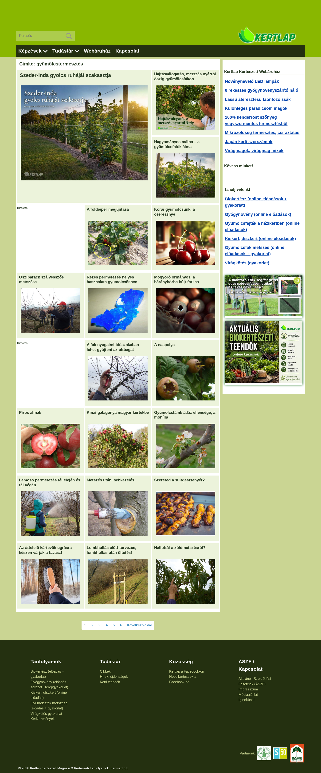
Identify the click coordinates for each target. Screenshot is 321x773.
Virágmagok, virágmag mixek (254, 150)
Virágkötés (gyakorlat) (247, 263)
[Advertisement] (160, 11)
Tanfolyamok (46, 661)
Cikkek (105, 671)
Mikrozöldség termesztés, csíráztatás (262, 132)
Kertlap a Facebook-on (186, 671)
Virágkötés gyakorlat (46, 714)
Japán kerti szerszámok (248, 141)
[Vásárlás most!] (263, 314)
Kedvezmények (43, 719)
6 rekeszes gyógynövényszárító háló (261, 90)
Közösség (181, 661)
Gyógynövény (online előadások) (258, 214)
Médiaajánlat (248, 695)
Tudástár (62, 50)
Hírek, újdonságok (114, 676)
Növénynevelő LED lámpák (252, 81)
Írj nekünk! (246, 700)
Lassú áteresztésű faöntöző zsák (258, 99)
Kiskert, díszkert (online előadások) (260, 238)
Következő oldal (139, 625)
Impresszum (248, 689)
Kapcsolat (127, 50)
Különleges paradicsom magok (256, 108)
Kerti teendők (110, 682)
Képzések (30, 50)
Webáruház (97, 50)
